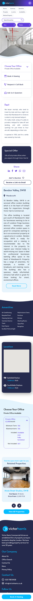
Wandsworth (11, 195)
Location (13, 12)
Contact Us (6, 563)
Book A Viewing (16, 597)
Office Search (7, 559)
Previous (14, 506)
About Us (5, 556)
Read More (16, 286)
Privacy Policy (7, 569)
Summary (12, 8)
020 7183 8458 (10, 579)
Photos (5, 8)
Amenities (21, 8)
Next (19, 506)
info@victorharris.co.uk (13, 583)
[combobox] (9, 25)
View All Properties (16, 512)
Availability (22, 12)
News (4, 566)
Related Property (7, 15)
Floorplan (5, 12)
